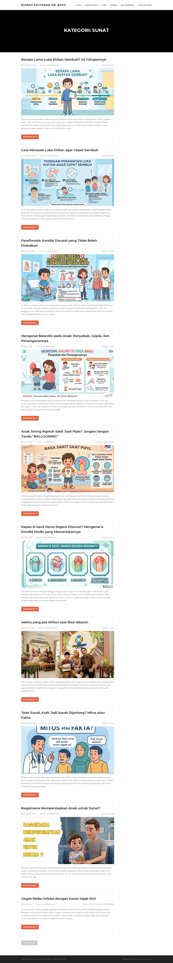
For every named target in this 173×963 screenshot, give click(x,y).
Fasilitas (113, 5)
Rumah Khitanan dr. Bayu (43, 5)
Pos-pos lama (29, 943)
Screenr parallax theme (131, 959)
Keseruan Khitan (145, 5)
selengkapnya (29, 137)
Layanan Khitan (91, 5)
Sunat (112, 65)
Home (78, 5)
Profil (104, 5)
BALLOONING (109, 442)
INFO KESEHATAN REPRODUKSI (102, 904)
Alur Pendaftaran (128, 5)
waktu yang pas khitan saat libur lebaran (54, 622)
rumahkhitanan (53, 65)
